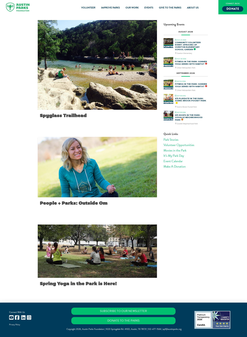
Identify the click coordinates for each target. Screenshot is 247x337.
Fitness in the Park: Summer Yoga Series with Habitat (191, 62)
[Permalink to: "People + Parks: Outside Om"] (97, 167)
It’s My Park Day (174, 155)
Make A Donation (175, 166)
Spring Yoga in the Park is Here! (78, 283)
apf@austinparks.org (172, 329)
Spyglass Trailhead (63, 115)
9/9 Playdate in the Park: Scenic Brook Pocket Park (190, 99)
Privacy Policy (14, 324)
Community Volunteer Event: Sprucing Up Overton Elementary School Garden (188, 46)
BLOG (237, 3)
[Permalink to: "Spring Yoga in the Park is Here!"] (97, 251)
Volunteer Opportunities (179, 145)
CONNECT (230, 3)
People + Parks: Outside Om (73, 203)
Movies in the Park (175, 150)
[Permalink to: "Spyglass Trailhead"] (97, 65)
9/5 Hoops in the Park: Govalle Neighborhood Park (189, 117)
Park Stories (171, 139)
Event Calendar (173, 161)
